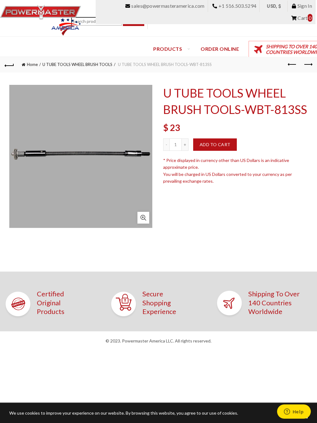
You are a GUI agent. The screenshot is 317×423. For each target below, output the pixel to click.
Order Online (220, 49)
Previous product (292, 65)
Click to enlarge (143, 218)
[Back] (9, 65)
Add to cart (215, 144)
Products (167, 49)
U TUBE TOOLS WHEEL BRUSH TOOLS (77, 64)
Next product (307, 65)
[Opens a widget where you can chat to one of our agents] (294, 412)
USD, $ (274, 6)
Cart (304, 18)
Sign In (304, 6)
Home (32, 64)
